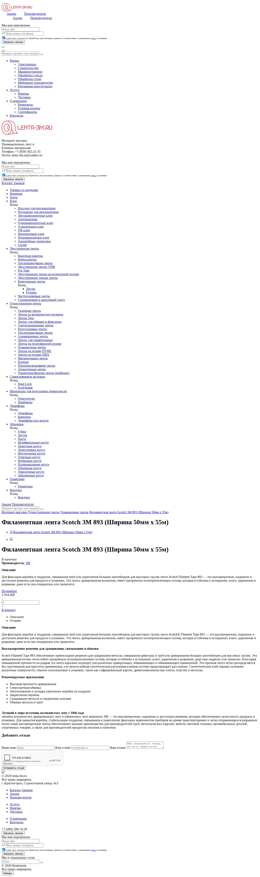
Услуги (15, 90)
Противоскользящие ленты (36, 365)
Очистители (26, 398)
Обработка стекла (30, 75)
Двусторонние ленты (24, 248)
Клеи (13, 201)
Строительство (28, 68)
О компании (18, 101)
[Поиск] (3, 47)
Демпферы (17, 406)
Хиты (14, 197)
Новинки (16, 193)
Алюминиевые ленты (33, 336)
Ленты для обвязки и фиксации (40, 321)
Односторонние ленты (25, 303)
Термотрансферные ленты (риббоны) (43, 373)
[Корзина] (3, 50)
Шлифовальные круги (33, 442)
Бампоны (24, 417)
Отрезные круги (29, 457)
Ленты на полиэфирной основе (39, 343)
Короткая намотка (30, 256)
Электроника (27, 64)
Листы (30, 289)
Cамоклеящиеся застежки (27, 376)
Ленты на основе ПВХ (33, 354)
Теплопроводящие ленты (35, 263)
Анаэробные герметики (34, 241)
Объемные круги (29, 468)
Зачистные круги (29, 446)
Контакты (16, 115)
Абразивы (17, 424)
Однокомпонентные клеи (35, 223)
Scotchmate (25, 387)
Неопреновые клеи (31, 234)
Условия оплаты (29, 108)
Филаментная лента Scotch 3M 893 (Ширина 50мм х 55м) (128, 512)
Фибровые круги (29, 460)
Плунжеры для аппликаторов (38, 212)
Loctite (22, 245)
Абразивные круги (31, 475)
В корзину (9, 610)
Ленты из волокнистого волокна (40, 314)
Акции (11, 13)
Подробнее (9, 591)
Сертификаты (27, 112)
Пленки (23, 362)
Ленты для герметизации (35, 340)
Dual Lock (25, 384)
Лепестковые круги (31, 450)
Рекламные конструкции (35, 86)
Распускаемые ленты (32, 329)
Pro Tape (23, 270)
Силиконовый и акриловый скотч (41, 299)
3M (28, 563)
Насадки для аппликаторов (36, 208)
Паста (22, 439)
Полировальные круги (33, 464)
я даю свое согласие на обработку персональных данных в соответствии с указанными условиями (56, 38)
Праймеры (25, 402)
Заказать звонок (13, 833)
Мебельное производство (35, 82)
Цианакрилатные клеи (33, 237)
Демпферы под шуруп (33, 420)
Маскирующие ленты (33, 358)
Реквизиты (25, 104)
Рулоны (31, 292)
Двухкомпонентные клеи (35, 215)
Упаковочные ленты (32, 347)
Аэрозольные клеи (31, 226)
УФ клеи (24, 230)
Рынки (14, 60)
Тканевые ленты (29, 310)
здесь (93, 38)
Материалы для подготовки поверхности (38, 391)
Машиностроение (30, 71)
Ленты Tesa (26, 318)
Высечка (16, 490)
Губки (22, 431)
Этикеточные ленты (32, 369)
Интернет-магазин (14, 512)
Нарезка (23, 93)
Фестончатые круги (31, 453)
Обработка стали (29, 79)
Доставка (24, 97)
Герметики (17, 479)
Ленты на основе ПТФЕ (34, 351)
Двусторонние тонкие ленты (38, 278)
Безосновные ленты (31, 281)
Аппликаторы (27, 219)
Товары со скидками (24, 190)
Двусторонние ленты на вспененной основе (48, 274)
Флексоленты (27, 259)
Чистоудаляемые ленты (34, 296)
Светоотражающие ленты (35, 325)
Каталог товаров (13, 183)
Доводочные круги (31, 471)
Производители (35, 13)
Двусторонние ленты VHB (36, 267)
